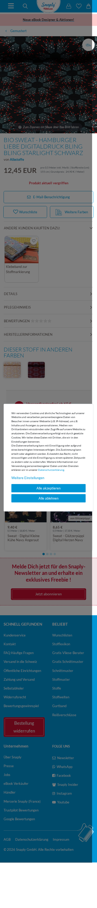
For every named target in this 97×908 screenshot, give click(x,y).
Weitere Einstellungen (27, 478)
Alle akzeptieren (48, 488)
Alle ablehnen (48, 498)
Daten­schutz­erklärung (51, 469)
